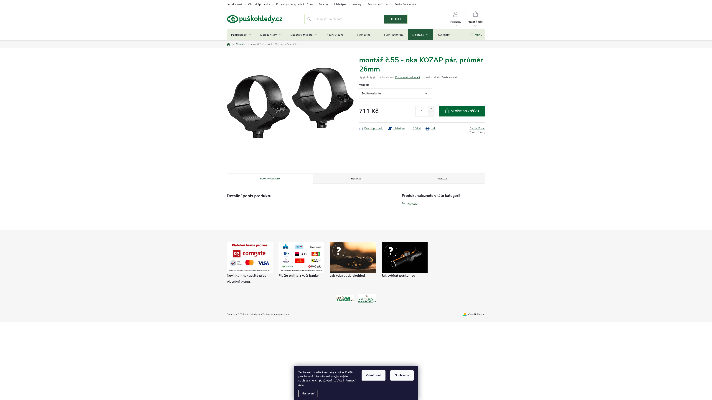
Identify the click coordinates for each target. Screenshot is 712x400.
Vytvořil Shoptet (476, 314)
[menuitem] (241, 35)
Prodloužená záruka (405, 4)
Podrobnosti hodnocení (407, 77)
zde (300, 385)
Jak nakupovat (234, 4)
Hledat (395, 19)
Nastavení (308, 393)
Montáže (412, 204)
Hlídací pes (340, 4)
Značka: (477, 128)
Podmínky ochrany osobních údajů (294, 4)
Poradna (323, 4)
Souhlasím (402, 375)
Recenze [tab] (356, 178)
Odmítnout (373, 375)
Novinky (356, 4)
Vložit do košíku (465, 111)
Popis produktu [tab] (270, 178)
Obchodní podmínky (259, 4)
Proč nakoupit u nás (378, 4)
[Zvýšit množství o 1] (431, 108)
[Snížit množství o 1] (431, 113)
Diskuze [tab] (442, 178)
